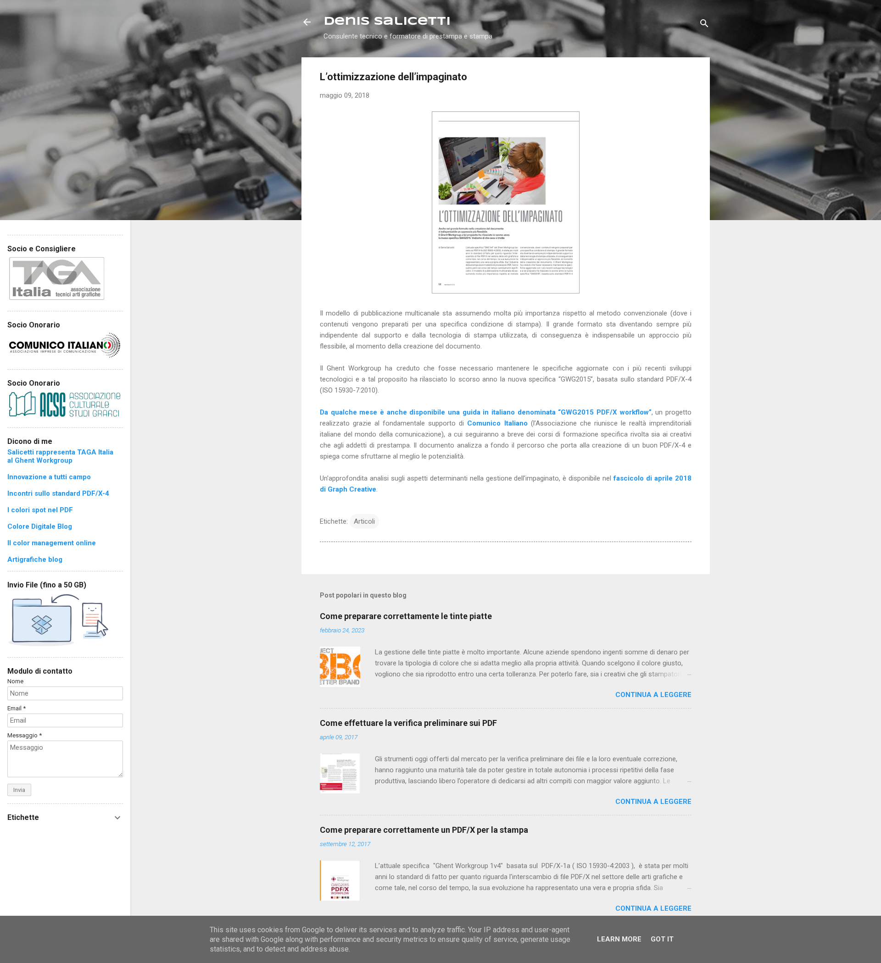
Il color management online (51, 543)
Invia (19, 789)
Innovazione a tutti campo (49, 477)
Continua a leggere (653, 695)
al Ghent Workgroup (39, 460)
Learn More (619, 939)
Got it (662, 939)
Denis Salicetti (387, 22)
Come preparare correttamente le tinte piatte (406, 616)
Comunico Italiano (497, 423)
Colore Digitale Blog (39, 526)
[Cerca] (704, 25)
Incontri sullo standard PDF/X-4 (58, 493)
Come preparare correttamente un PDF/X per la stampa (424, 830)
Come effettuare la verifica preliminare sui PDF (408, 723)
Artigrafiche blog (34, 559)
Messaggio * (24, 735)
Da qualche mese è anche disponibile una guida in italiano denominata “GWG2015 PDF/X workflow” (486, 412)
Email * (16, 708)
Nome (15, 681)
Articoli (364, 521)
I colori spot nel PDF (40, 510)
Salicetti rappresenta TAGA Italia (60, 452)
